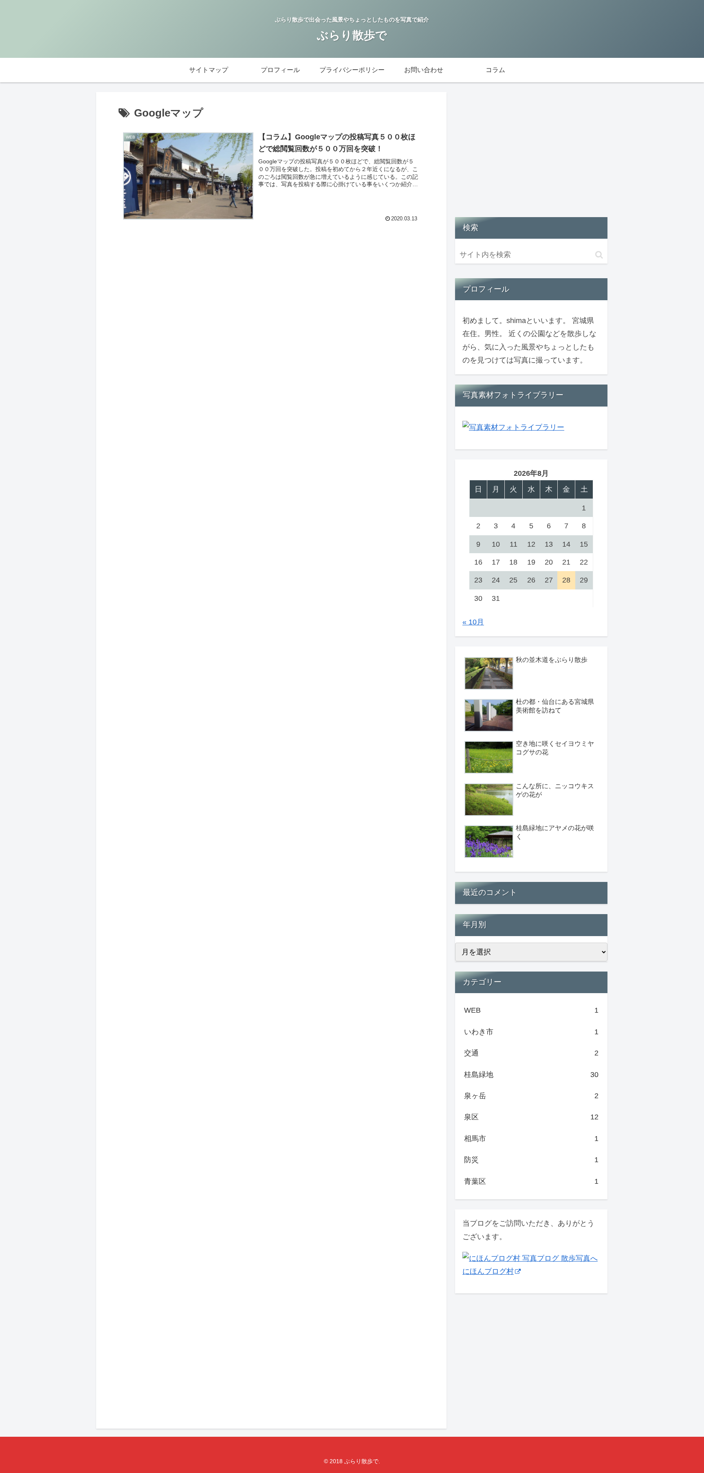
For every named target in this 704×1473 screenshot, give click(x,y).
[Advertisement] (271, 306)
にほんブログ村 (488, 1271)
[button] (599, 254)
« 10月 (473, 622)
